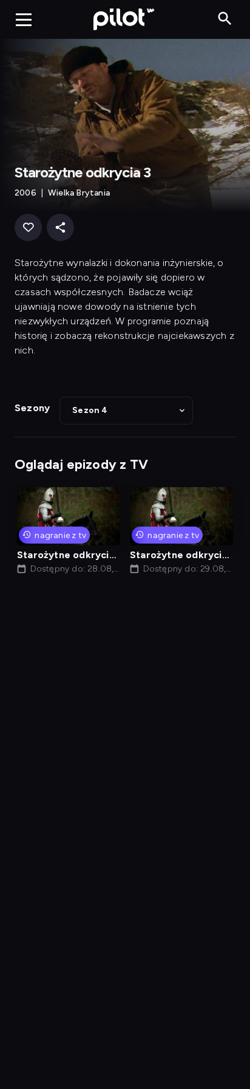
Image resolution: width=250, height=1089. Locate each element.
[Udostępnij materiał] (60, 227)
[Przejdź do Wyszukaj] (225, 19)
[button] (126, 411)
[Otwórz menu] (23, 19)
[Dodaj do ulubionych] (28, 227)
